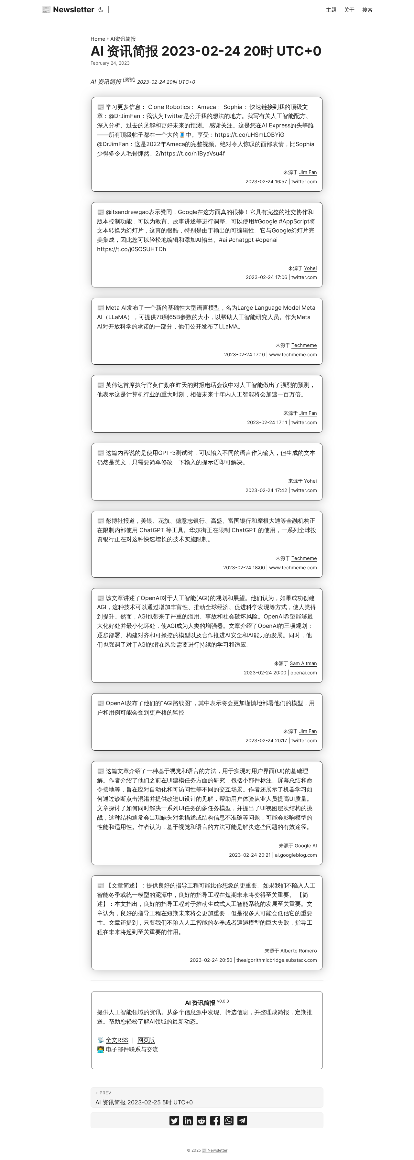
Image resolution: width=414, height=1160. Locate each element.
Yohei (310, 268)
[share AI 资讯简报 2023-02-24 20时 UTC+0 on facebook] (215, 1122)
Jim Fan (308, 172)
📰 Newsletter (67, 9)
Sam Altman (303, 663)
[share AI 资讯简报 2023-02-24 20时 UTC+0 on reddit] (201, 1122)
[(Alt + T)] (101, 9)
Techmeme (304, 345)
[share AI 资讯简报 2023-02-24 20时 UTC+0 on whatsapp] (229, 1122)
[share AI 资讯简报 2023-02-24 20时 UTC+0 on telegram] (242, 1122)
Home (98, 39)
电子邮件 (117, 1049)
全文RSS (117, 1039)
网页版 (146, 1039)
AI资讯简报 (123, 39)
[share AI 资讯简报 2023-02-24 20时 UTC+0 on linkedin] (188, 1122)
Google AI (306, 846)
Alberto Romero (298, 951)
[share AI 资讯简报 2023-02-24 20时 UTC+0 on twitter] (174, 1122)
